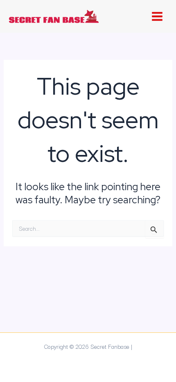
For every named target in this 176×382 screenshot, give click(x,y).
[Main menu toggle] (157, 16)
